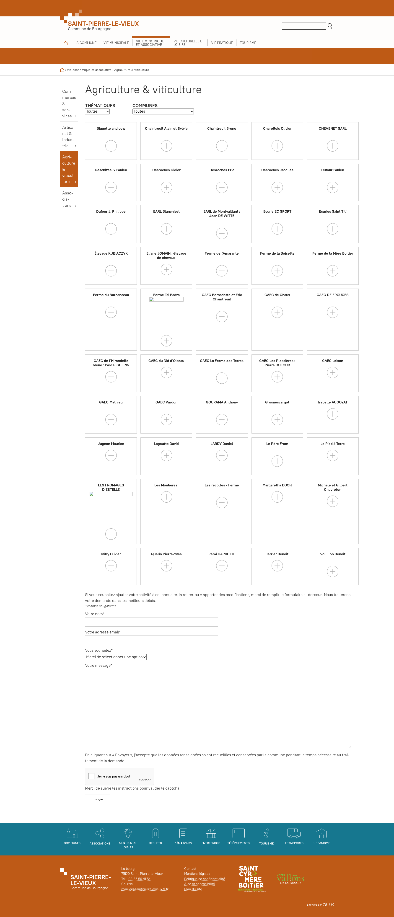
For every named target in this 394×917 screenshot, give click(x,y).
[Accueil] (62, 70)
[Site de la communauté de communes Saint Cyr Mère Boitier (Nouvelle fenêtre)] (252, 878)
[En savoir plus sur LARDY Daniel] (222, 454)
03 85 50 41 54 (139, 879)
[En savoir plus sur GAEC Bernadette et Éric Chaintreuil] (222, 316)
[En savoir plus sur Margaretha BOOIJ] (277, 496)
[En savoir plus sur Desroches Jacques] (277, 187)
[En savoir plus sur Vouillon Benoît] (332, 570)
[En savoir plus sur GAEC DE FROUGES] (332, 312)
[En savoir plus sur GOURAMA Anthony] (222, 419)
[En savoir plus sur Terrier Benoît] (277, 565)
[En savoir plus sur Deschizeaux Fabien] (111, 187)
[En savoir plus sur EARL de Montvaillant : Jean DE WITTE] (222, 232)
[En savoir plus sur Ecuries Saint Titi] (332, 228)
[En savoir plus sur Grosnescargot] (277, 419)
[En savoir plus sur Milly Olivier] (111, 565)
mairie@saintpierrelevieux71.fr (144, 889)
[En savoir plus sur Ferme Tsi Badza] (166, 340)
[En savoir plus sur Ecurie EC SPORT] (277, 228)
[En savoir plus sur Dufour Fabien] (332, 187)
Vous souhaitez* (99, 650)
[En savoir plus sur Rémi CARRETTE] (222, 565)
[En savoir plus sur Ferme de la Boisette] (277, 270)
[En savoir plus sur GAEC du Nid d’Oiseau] (166, 372)
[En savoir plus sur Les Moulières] (166, 496)
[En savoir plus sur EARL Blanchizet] (166, 228)
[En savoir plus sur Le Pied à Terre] (332, 454)
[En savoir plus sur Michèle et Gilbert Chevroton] (332, 500)
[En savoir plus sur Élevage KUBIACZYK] (111, 270)
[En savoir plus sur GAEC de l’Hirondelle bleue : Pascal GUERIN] (111, 376)
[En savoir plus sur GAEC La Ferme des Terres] (222, 377)
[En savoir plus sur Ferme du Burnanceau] (111, 312)
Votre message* (98, 665)
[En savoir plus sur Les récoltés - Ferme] (222, 502)
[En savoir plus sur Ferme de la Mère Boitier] (332, 270)
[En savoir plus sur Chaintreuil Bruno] (222, 145)
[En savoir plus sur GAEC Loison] (332, 372)
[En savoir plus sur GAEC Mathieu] (111, 419)
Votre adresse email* (103, 632)
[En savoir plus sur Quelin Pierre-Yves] (166, 565)
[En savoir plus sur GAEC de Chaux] (277, 312)
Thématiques (100, 105)
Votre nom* (94, 613)
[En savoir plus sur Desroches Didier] (166, 187)
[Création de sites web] (328, 904)
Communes (145, 105)
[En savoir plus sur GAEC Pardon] (166, 419)
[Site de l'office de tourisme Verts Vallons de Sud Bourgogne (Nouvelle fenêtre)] (290, 878)
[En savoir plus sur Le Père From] (277, 460)
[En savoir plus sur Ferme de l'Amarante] (222, 270)
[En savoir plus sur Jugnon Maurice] (111, 454)
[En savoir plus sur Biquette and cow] (111, 145)
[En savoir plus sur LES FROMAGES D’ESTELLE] (111, 533)
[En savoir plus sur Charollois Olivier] (277, 145)
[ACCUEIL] (65, 42)
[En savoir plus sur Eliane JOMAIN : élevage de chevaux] (166, 268)
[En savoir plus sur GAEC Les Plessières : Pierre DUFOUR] (277, 376)
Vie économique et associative (89, 70)
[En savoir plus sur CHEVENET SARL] (332, 145)
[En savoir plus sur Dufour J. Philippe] (111, 228)
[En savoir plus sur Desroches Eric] (222, 187)
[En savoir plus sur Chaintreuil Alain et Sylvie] (166, 145)
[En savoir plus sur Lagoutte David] (166, 454)
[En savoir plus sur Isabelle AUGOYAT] (332, 413)
